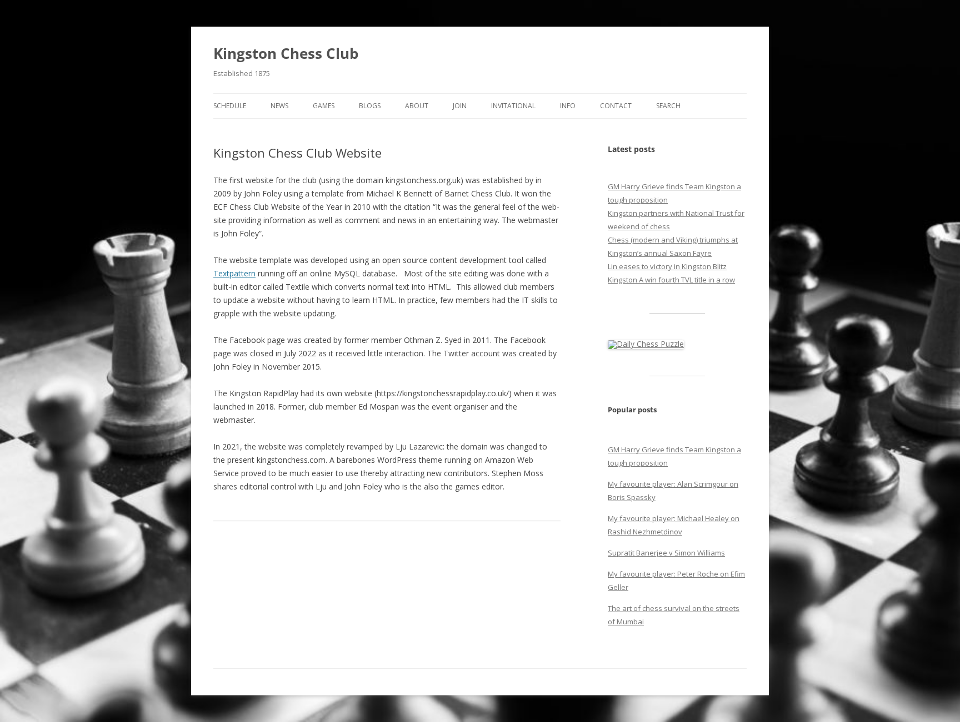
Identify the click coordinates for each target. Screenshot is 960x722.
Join (460, 105)
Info (568, 105)
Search (668, 105)
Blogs (370, 105)
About (416, 105)
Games (323, 105)
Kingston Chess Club (285, 53)
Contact (616, 105)
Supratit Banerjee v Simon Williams (666, 553)
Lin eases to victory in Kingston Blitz (667, 266)
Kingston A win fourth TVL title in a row (671, 280)
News (279, 105)
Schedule (229, 105)
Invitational (513, 105)
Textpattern (234, 273)
